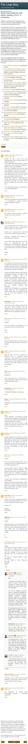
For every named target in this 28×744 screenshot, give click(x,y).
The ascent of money (9, 89)
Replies (8, 570)
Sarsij (6, 688)
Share (3, 146)
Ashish (6, 155)
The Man (10, 655)
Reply (6, 190)
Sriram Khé (7, 209)
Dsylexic (7, 259)
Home (14, 742)
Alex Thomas (8, 542)
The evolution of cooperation (12, 65)
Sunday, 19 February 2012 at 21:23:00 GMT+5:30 (15, 574)
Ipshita (6, 337)
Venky (6, 351)
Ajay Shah (11, 573)
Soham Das (7, 222)
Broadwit (7, 195)
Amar (6, 318)
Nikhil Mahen (8, 495)
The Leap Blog (9, 4)
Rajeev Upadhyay (9, 674)
